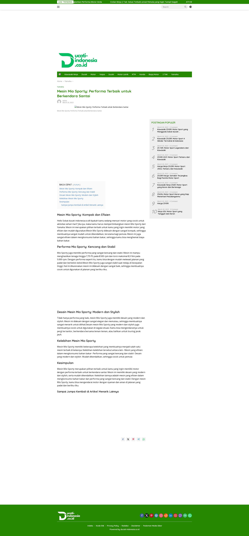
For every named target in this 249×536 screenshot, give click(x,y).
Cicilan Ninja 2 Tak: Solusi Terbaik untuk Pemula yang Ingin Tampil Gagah (133, 2)
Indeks (90, 526)
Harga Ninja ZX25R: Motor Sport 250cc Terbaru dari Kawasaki (171, 167)
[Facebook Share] (123, 439)
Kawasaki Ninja (71, 74)
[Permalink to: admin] (59, 101)
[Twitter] (147, 515)
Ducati (84, 74)
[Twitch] (180, 515)
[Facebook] (142, 515)
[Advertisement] (124, 30)
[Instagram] (161, 515)
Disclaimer (135, 526)
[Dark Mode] (190, 7)
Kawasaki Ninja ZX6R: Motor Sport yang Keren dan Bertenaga (172, 186)
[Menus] (59, 7)
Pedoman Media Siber (152, 526)
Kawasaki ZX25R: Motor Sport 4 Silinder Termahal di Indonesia (171, 139)
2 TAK (165, 74)
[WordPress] (156, 515)
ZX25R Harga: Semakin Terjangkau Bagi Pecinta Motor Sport (172, 177)
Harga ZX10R (163, 203)
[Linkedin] (171, 515)
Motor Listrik (123, 74)
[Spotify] (185, 515)
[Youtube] (175, 515)
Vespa (102, 74)
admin (65, 101)
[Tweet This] (128, 439)
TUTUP (76, 185)
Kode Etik (100, 526)
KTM (134, 74)
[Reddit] (166, 515)
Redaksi (125, 526)
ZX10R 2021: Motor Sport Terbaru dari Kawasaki (173, 158)
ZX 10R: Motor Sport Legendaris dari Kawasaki (173, 149)
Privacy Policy (113, 526)
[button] (185, 7)
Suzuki (111, 74)
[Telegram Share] (138, 439)
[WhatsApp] (190, 515)
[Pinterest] (151, 515)
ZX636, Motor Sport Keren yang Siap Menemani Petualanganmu (173, 195)
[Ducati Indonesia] (77, 60)
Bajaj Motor (154, 74)
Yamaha (174, 74)
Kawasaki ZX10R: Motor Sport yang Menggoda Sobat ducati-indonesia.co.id (172, 130)
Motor (93, 74)
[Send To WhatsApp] (144, 439)
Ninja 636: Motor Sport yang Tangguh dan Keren (170, 212)
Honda (142, 74)
